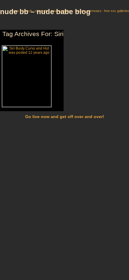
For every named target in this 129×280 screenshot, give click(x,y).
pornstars (94, 11)
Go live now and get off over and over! (64, 116)
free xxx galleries (116, 11)
